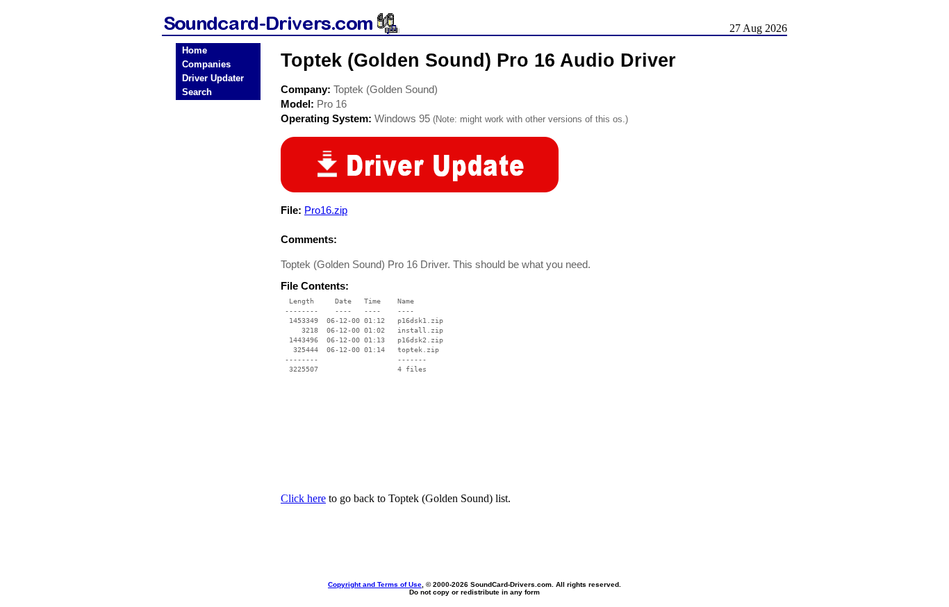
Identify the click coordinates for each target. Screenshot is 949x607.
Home (194, 50)
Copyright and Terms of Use (375, 584)
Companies (206, 64)
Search (197, 92)
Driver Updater (213, 78)
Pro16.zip (325, 210)
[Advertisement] (218, 321)
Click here (303, 498)
